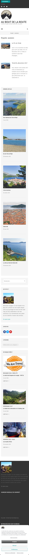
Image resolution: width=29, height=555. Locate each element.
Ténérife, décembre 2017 (19, 63)
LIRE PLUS (6, 381)
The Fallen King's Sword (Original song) (12, 517)
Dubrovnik (5, 226)
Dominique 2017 (8, 406)
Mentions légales (20, 552)
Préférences (14, 549)
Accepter (14, 541)
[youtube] (6, 6)
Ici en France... (5, 1)
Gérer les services (13, 537)
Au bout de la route (14, 22)
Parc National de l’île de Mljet (10, 117)
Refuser (14, 545)
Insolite (15, 373)
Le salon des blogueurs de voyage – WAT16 (13, 375)
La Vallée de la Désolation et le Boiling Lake (13, 408)
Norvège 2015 (7, 439)
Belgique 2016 (7, 373)
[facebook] (1, 6)
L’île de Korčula (6, 190)
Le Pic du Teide (16, 43)
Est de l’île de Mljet (8, 153)
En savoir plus (6, 319)
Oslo (13, 439)
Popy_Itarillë (3, 517)
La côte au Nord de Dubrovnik (10, 263)
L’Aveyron (3, 4)
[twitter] (4, 6)
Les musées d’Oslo (7, 441)
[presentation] (14, 104)
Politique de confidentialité (10, 552)
